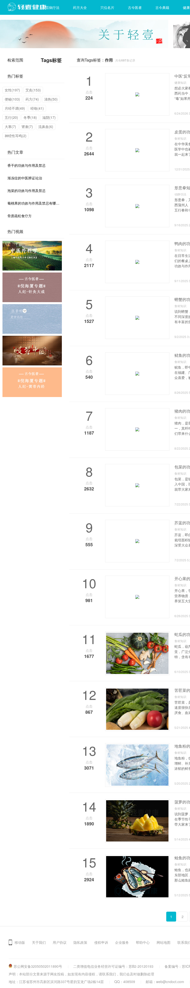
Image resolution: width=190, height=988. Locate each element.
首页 (25, 7)
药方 (32, 99)
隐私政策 (80, 942)
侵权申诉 (101, 942)
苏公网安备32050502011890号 (38, 966)
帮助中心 (143, 942)
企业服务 (122, 942)
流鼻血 (45, 126)
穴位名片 (107, 7)
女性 (12, 89)
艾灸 (33, 89)
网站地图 (163, 942)
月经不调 (15, 108)
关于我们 (39, 942)
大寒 (10, 126)
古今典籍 (162, 7)
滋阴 (49, 117)
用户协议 (60, 942)
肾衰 (27, 126)
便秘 (12, 99)
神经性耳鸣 (15, 135)
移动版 (20, 942)
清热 (51, 99)
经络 (37, 108)
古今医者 (135, 7)
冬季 (30, 117)
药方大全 (80, 7)
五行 (11, 117)
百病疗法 (52, 7)
